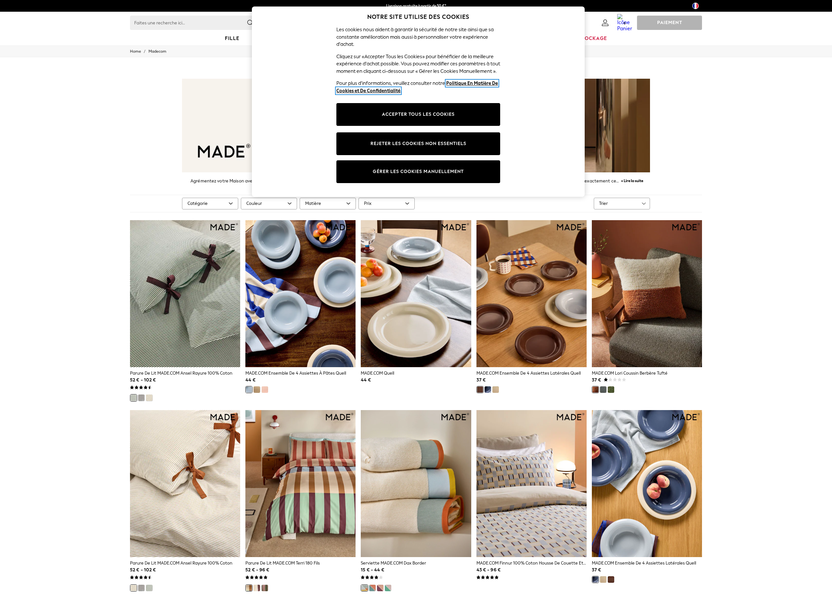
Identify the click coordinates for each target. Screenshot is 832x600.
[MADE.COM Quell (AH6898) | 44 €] (416, 293)
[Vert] (133, 397)
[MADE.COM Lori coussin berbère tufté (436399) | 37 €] (647, 293)
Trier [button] (603, 203)
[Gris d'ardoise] (603, 389)
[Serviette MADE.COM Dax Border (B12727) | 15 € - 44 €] (416, 483)
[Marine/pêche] (372, 588)
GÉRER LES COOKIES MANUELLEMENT (418, 171)
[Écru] (149, 397)
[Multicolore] (249, 588)
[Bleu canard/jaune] (364, 588)
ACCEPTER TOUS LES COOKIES (418, 114)
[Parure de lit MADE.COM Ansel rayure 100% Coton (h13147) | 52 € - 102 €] (185, 293)
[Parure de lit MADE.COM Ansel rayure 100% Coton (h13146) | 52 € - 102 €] (185, 483)
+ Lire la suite (632, 180)
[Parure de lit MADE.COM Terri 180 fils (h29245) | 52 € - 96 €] (300, 483)
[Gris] (141, 397)
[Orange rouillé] (595, 389)
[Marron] (480, 389)
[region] (418, 102)
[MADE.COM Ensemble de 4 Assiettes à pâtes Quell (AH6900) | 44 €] (300, 293)
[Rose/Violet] (380, 588)
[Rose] (265, 389)
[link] (605, 23)
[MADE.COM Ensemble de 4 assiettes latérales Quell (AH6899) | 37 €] (647, 483)
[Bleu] (249, 389)
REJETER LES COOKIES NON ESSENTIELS (418, 143)
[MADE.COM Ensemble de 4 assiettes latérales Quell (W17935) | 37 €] (531, 293)
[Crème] (257, 389)
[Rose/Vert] (388, 588)
